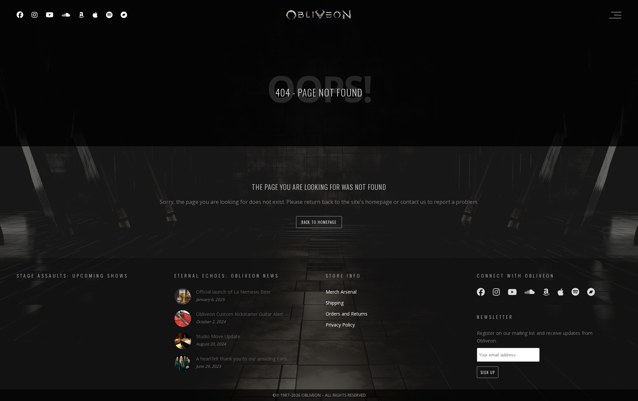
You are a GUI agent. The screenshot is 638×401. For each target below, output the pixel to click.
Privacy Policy (340, 325)
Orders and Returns (347, 314)
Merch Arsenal (341, 292)
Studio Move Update (218, 336)
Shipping (335, 303)
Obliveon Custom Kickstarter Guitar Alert (239, 314)
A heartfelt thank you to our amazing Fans (241, 358)
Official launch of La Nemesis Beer (233, 292)
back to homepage (319, 222)
